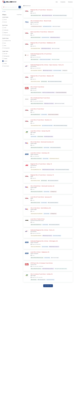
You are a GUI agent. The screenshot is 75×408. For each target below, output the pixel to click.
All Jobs (4, 11)
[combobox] (11, 7)
